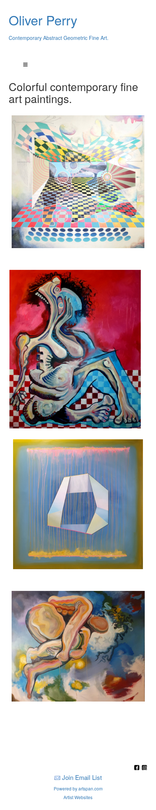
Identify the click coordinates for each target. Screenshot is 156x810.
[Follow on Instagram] (144, 768)
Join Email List (82, 777)
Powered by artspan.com (78, 788)
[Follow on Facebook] (137, 768)
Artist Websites (78, 797)
